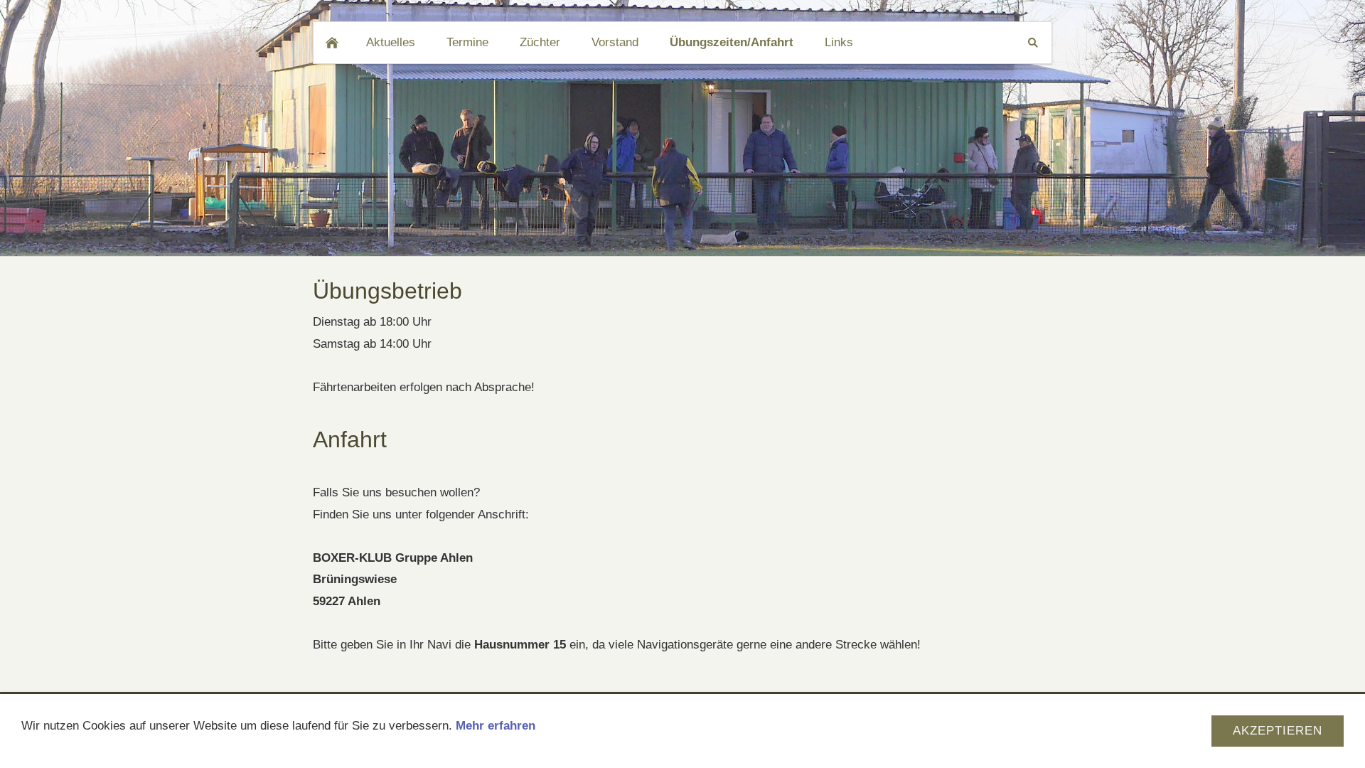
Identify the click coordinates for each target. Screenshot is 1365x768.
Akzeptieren (1277, 730)
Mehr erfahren (495, 725)
